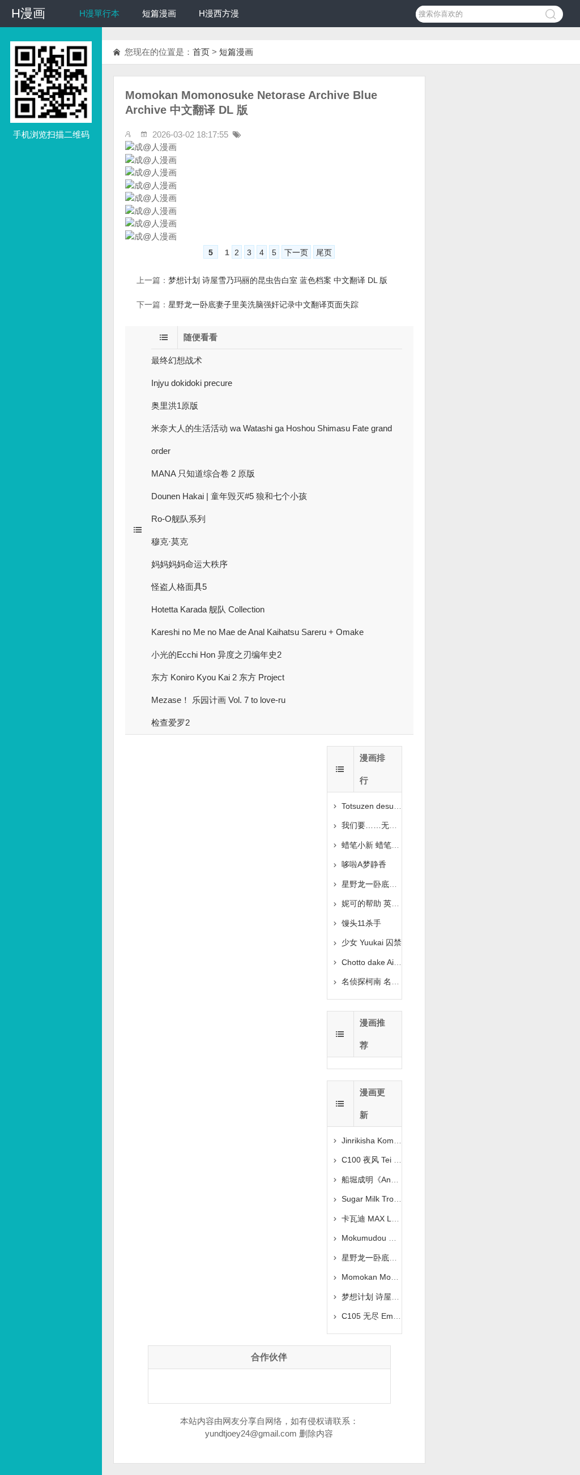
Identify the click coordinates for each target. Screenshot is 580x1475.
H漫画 (28, 13)
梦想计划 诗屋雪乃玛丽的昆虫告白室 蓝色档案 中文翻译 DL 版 (277, 280)
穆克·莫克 (169, 541)
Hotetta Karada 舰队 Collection (208, 609)
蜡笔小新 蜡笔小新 (374, 845)
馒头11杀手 (361, 923)
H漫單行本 (99, 13)
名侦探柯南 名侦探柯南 (382, 981)
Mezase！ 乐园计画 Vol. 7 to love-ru (218, 700)
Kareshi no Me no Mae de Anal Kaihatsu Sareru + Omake (257, 632)
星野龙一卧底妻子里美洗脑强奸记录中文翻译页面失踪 (263, 304)
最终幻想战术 (176, 360)
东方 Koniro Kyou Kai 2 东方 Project (217, 677)
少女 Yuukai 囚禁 (372, 942)
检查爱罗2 (170, 722)
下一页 (296, 252)
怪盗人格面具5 (179, 586)
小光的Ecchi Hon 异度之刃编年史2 (216, 654)
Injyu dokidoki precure (191, 383)
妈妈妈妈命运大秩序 (189, 564)
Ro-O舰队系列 (178, 519)
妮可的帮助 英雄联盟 (378, 903)
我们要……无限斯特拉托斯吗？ (397, 825)
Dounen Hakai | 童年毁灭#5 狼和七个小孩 (229, 496)
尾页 (324, 252)
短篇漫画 (159, 13)
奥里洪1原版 (174, 405)
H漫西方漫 (219, 13)
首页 (201, 52)
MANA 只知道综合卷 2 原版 (203, 473)
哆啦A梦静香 (364, 864)
